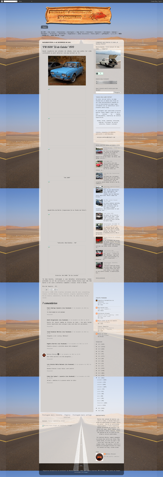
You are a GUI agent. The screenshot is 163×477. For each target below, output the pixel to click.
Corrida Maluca (53, 294)
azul (79, 292)
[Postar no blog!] (52, 290)
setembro (100, 386)
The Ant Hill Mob (67, 295)
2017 (99, 365)
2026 (99, 344)
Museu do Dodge (102, 333)
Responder (50, 314)
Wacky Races (79, 295)
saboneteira (56, 295)
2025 (99, 346)
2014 (99, 373)
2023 (99, 351)
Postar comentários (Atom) (56, 421)
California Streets (104, 313)
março (99, 400)
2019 (99, 361)
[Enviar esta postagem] (46, 289)
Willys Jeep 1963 (103, 303)
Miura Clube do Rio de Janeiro (107, 320)
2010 (99, 410)
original (72, 294)
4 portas (61, 292)
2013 (99, 375)
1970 (55, 292)
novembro (100, 382)
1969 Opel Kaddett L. (104, 309)
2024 (99, 349)
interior (66, 294)
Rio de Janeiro (47, 295)
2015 (99, 370)
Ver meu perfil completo (111, 456)
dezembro (100, 380)
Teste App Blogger (103, 335)
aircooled (68, 292)
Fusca (60, 294)
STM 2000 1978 (108, 161)
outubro (100, 384)
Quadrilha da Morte (83, 294)
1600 (51, 292)
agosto (99, 389)
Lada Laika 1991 (108, 213)
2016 (99, 368)
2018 (99, 363)
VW (74, 295)
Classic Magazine (103, 326)
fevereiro (100, 403)
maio (99, 396)
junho (99, 393)
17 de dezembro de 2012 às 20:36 (79, 320)
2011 (99, 408)
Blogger (85, 472)
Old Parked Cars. (103, 307)
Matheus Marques (52, 354)
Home (45, 27)
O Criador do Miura (104, 322)
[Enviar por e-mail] (50, 290)
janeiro (100, 405)
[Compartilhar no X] (53, 290)
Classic (44, 294)
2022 (99, 353)
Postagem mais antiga (82, 415)
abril (99, 398)
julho (99, 391)
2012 (99, 378)
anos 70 (74, 292)
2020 (99, 358)
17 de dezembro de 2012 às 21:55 (77, 343)
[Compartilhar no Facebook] (55, 290)
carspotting (85, 292)
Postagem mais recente (52, 415)
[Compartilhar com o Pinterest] (57, 290)
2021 (99, 356)
